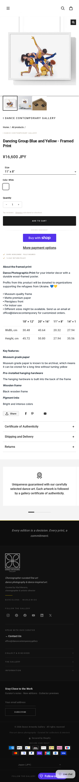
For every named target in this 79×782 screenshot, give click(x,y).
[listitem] (8, 615)
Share (13, 413)
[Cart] (71, 8)
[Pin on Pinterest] (32, 413)
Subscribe (20, 712)
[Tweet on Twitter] (38, 413)
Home (6, 127)
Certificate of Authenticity (21, 426)
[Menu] (8, 8)
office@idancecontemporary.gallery (21, 641)
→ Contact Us (13, 636)
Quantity (7, 198)
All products (18, 127)
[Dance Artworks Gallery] (39, 563)
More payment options (39, 248)
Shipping (18, 213)
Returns (10, 446)
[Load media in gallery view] (10, 103)
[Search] (63, 8)
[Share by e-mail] (45, 413)
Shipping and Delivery (19, 436)
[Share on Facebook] (26, 413)
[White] (6, 186)
